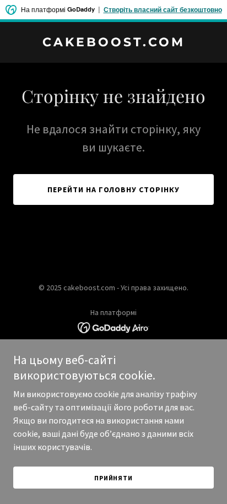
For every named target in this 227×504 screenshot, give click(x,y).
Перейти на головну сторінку (113, 189)
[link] (113, 42)
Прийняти (113, 478)
